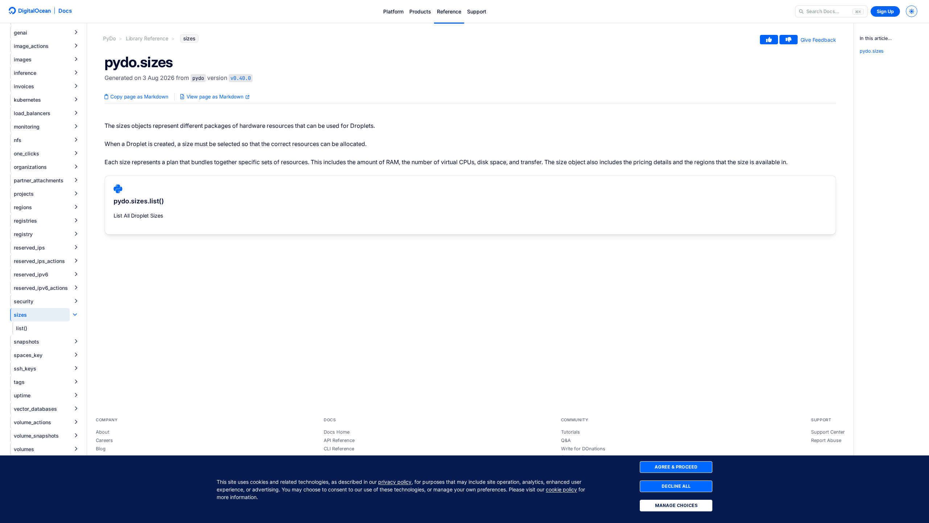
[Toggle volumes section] (75, 449)
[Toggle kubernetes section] (75, 99)
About (102, 432)
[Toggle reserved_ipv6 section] (75, 274)
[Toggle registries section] (75, 220)
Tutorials (570, 432)
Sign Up (885, 11)
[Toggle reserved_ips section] (75, 247)
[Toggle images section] (75, 59)
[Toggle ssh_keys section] (75, 368)
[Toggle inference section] (75, 73)
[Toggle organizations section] (75, 167)
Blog (101, 448)
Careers (104, 440)
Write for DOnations (583, 448)
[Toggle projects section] (75, 193)
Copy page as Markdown (138, 97)
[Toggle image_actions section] (75, 46)
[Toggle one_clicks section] (75, 153)
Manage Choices (676, 505)
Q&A (566, 440)
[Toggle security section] (75, 301)
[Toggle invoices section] (75, 86)
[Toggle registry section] (75, 234)
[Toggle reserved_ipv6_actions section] (75, 288)
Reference (449, 11)
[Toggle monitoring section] (75, 126)
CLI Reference (339, 448)
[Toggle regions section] (75, 207)
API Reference (339, 440)
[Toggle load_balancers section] (75, 113)
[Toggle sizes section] (75, 314)
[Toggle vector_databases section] (75, 409)
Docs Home (336, 432)
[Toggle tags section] (75, 382)
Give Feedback (818, 40)
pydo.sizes (872, 51)
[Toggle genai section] (75, 32)
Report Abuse (826, 440)
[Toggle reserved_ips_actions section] (75, 261)
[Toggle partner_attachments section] (75, 180)
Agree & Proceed (676, 467)
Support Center (828, 432)
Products (420, 11)
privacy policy (395, 482)
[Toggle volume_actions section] (75, 422)
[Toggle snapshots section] (75, 341)
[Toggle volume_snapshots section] (75, 435)
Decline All (676, 486)
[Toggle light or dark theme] (911, 11)
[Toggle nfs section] (75, 140)
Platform (393, 11)
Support (476, 11)
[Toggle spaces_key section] (75, 355)
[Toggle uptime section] (75, 395)
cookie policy (561, 489)
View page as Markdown (215, 97)
